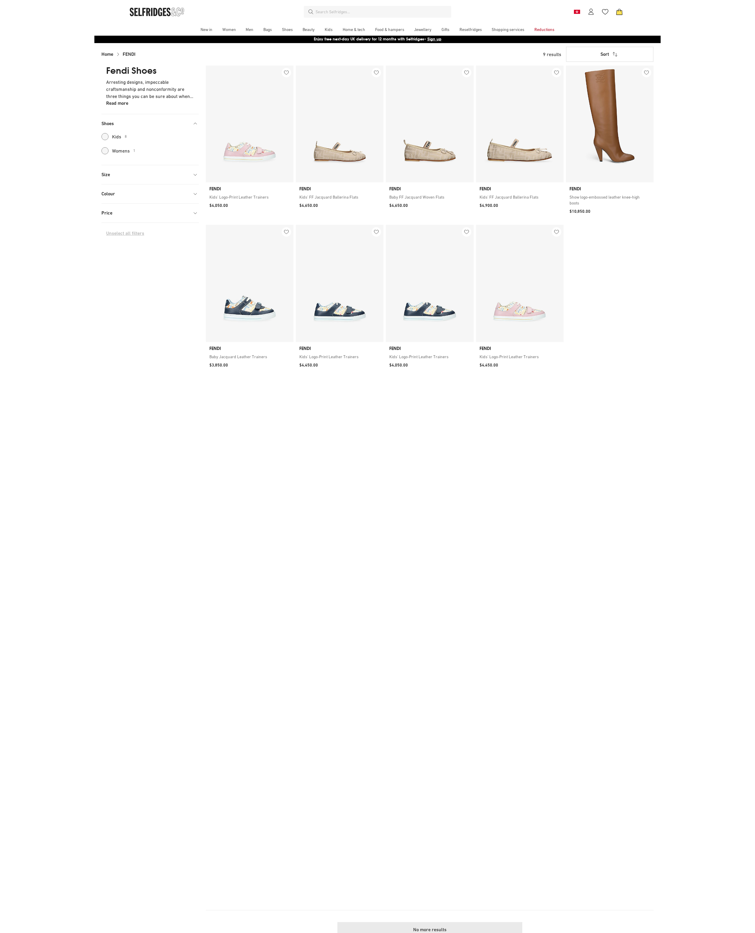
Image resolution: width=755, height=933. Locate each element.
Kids (119, 136)
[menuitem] (206, 29)
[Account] (591, 12)
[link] (249, 197)
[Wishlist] (605, 12)
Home (107, 54)
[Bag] (619, 12)
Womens (123, 150)
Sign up (434, 39)
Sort (604, 54)
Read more (117, 103)
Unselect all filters (125, 233)
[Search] (311, 12)
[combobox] (382, 12)
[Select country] (577, 12)
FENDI (129, 54)
